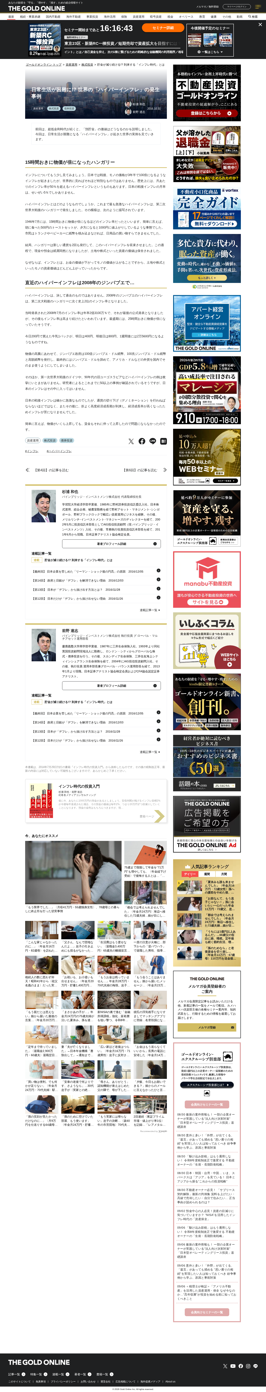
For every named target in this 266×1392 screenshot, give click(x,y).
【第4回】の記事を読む (51, 470)
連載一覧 (58, 1374)
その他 (226, 16)
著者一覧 (80, 1374)
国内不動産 (53, 16)
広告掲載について (125, 1381)
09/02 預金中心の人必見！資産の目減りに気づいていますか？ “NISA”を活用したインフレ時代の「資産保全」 (206, 1215)
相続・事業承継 (30, 16)
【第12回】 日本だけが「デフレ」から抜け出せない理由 (69, 598)
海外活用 (110, 16)
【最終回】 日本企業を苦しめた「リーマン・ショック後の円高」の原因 (79, 571)
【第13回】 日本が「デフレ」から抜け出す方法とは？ (67, 589)
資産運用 (138, 16)
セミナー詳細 (163, 28)
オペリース (186, 16)
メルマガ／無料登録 (207, 6)
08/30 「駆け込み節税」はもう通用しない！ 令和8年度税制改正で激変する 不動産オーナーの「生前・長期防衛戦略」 (206, 1160)
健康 (214, 16)
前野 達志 (70, 631)
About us (170, 1381)
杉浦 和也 (70, 492)
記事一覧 (14, 1374)
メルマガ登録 (207, 1027)
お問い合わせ (88, 1381)
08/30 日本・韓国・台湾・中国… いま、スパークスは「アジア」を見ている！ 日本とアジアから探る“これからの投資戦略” (206, 1177)
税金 (170, 16)
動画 (240, 16)
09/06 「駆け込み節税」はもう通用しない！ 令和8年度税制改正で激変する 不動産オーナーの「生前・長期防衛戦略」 (206, 1231)
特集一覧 (36, 1374)
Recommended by (149, 1131)
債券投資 (69, 108)
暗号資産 (156, 16)
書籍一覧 (102, 1374)
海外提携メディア (150, 1381)
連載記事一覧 (148, 610)
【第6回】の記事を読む (139, 470)
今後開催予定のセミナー (210, 28)
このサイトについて (19, 1381)
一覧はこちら (210, 51)
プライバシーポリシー (63, 1381)
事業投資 (92, 16)
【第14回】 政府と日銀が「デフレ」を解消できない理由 (69, 580)
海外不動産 (73, 16)
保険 (124, 16)
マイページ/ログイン (236, 6)
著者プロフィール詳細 (111, 543)
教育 (202, 16)
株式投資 (54, 108)
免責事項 (41, 1381)
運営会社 (106, 1381)
